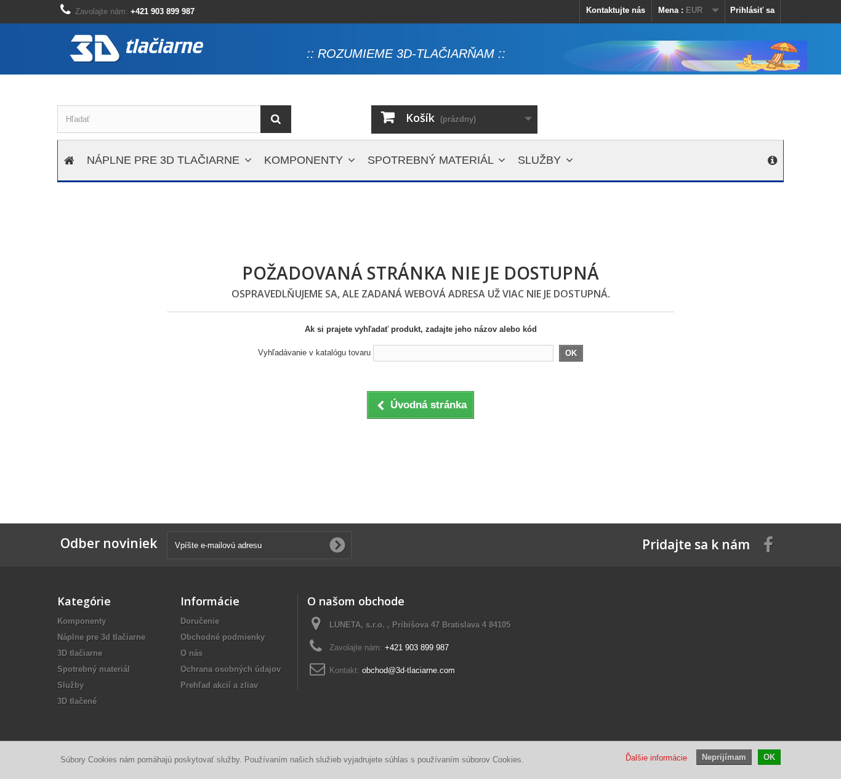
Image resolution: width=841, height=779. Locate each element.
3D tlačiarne (79, 653)
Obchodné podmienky (222, 637)
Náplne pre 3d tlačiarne (101, 637)
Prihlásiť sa (752, 10)
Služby (70, 685)
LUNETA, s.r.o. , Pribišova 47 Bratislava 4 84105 (419, 624)
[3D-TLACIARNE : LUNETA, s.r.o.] (180, 49)
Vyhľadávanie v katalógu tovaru (314, 352)
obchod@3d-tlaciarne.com (408, 670)
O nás (191, 653)
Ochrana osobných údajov (230, 669)
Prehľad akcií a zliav (219, 685)
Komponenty (81, 621)
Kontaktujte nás (615, 10)
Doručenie (199, 621)
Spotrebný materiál (93, 669)
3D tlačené (77, 701)
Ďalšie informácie (656, 757)
